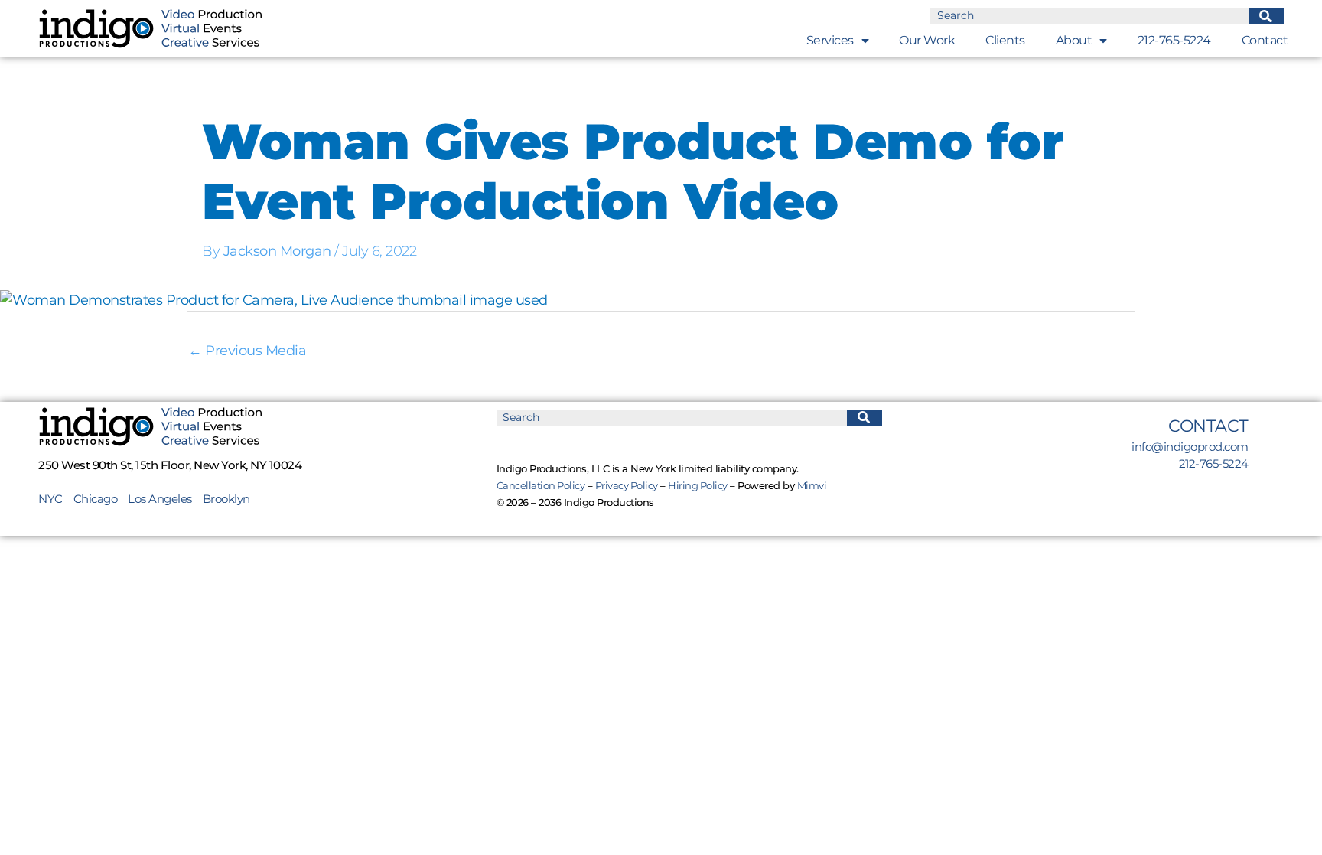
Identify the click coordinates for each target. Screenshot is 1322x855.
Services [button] (830, 40)
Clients (1005, 40)
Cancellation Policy (541, 485)
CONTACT (1208, 426)
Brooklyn (226, 498)
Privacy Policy (626, 485)
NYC (55, 498)
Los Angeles (160, 498)
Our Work (927, 40)
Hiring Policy (698, 485)
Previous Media (247, 350)
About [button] (1074, 40)
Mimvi (812, 485)
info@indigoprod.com (1190, 446)
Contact (1265, 40)
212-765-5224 (1174, 40)
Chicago (95, 498)
